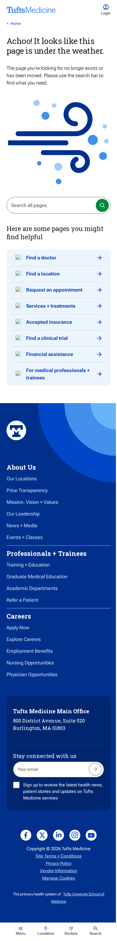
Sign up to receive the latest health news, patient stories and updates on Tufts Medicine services (63, 791)
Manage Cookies (58, 878)
